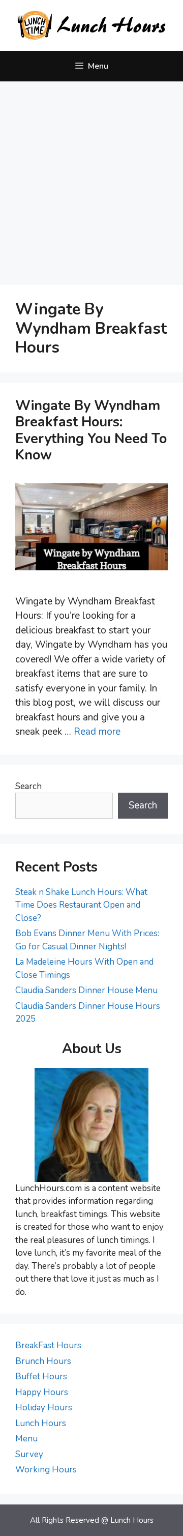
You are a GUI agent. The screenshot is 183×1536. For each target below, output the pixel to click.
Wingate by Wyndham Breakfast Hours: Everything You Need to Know (91, 430)
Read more (97, 731)
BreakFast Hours (48, 1345)
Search (28, 786)
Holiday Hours (43, 1407)
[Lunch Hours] (91, 25)
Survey (29, 1454)
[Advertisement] (91, 178)
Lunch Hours (40, 1423)
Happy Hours (41, 1392)
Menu (26, 1438)
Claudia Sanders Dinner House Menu (86, 990)
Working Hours (46, 1469)
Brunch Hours (43, 1361)
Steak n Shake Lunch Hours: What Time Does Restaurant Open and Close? (81, 905)
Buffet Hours (41, 1376)
